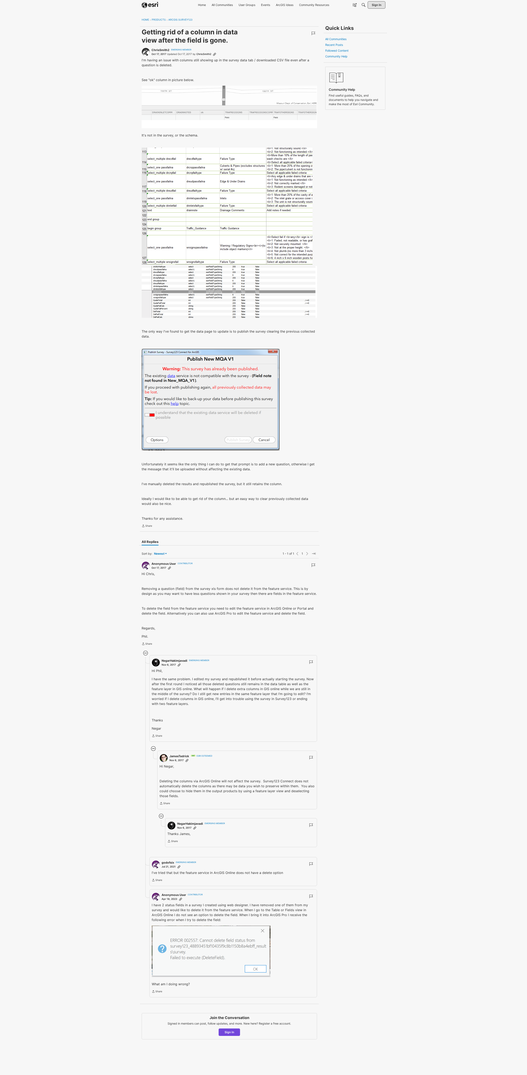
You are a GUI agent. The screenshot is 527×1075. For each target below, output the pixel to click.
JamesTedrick (179, 756)
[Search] (363, 5)
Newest (159, 554)
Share (147, 526)
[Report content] (313, 33)
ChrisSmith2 (160, 50)
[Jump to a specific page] (313, 553)
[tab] (150, 541)
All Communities (335, 39)
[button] (211, 951)
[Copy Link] (214, 54)
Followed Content (337, 50)
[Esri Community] (150, 5)
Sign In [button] (229, 1032)
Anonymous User (164, 563)
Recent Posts (334, 45)
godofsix (168, 862)
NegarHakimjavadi (174, 660)
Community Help (336, 56)
